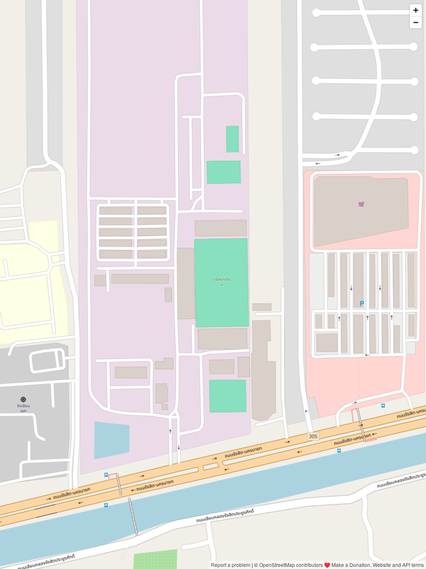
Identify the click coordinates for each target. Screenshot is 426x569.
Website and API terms (398, 564)
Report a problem (230, 564)
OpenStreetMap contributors (291, 564)
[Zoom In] (416, 10)
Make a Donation (351, 564)
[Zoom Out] (416, 22)
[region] (213, 284)
